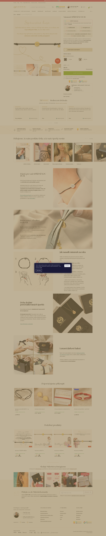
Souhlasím (67, 265)
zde (41, 267)
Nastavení (39, 270)
